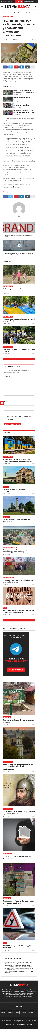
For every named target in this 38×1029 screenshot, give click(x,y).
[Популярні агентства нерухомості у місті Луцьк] (19, 834)
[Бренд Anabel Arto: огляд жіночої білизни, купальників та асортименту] (19, 596)
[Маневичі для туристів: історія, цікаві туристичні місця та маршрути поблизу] (19, 445)
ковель (15, 1012)
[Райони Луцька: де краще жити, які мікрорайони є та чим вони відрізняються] (19, 743)
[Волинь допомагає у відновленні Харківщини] (7, 105)
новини (15, 192)
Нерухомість (7, 853)
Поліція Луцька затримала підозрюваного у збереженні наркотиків (23, 91)
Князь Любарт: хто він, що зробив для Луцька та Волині (19, 813)
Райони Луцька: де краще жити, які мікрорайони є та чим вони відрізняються (18, 767)
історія (22, 1012)
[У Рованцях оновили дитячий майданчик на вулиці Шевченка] (19, 566)
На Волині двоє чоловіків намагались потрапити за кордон (17, 290)
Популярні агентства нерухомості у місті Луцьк (18, 857)
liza (19, 216)
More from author (29, 262)
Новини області (8, 577)
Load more (19, 359)
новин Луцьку (20, 185)
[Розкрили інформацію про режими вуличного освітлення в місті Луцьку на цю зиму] (7, 99)
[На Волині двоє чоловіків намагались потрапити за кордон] (19, 274)
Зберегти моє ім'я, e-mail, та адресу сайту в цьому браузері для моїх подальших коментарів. (19, 418)
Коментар (7, 376)
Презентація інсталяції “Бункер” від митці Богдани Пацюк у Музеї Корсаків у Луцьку (24, 111)
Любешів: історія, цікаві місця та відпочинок (15, 490)
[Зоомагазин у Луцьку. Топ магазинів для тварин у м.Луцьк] (19, 879)
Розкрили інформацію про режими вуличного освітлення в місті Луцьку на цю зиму (24, 98)
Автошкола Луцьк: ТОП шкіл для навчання (17, 947)
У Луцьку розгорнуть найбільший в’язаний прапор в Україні (19, 320)
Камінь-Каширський (9, 547)
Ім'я (5, 394)
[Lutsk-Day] (17, 6)
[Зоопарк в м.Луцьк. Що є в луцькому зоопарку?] (19, 698)
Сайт (5, 409)
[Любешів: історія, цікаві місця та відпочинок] (19, 475)
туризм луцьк (31, 1012)
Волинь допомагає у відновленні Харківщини (21, 104)
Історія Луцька (8, 762)
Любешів (6, 486)
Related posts (19, 262)
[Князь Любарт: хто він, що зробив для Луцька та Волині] (19, 790)
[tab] (18, 262)
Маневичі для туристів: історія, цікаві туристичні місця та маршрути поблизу (17, 460)
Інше (4, 607)
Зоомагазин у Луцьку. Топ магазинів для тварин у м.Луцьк (18, 902)
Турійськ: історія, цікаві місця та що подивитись (16, 520)
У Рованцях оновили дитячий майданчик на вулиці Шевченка (18, 581)
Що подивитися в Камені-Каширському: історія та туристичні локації (18, 551)
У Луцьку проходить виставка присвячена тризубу (19, 350)
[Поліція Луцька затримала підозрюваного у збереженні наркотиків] (7, 92)
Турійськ (6, 517)
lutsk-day (16, 187)
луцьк (9, 192)
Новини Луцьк (13, 12)
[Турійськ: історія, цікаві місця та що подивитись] (19, 505)
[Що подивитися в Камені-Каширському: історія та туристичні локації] (19, 535)
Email (6, 401)
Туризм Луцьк (7, 456)
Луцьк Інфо (6, 717)
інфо (8, 1012)
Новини (7, 12)
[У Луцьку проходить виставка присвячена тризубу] (19, 335)
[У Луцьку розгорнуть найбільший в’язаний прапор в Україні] (19, 305)
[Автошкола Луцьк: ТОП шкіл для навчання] (19, 924)
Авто (4, 942)
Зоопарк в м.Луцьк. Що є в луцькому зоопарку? (18, 721)
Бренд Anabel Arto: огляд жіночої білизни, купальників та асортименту (18, 611)
